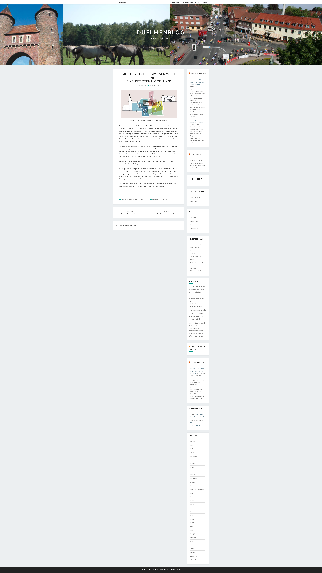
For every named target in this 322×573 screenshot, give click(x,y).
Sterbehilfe (204, 326)
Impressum (205, 2)
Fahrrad (194, 301)
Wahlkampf (200, 330)
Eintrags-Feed (194, 221)
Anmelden (193, 217)
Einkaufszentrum (197, 297)
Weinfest (191, 333)
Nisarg (178, 569)
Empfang (191, 301)
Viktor (199, 328)
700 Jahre (192, 287)
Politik (141, 199)
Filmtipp (192, 471)
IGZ (196, 303)
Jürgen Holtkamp (195, 197)
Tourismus (193, 537)
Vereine (195, 328)
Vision (192, 548)
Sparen (198, 323)
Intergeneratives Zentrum (129, 199)
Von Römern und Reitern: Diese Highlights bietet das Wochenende (197, 82)
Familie (198, 301)
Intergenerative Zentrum (143, 149)
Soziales (192, 523)
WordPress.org (194, 228)
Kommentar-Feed (195, 225)
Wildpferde (202, 333)
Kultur (195, 313)
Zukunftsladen (124, 154)
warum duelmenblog (187, 2)
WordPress (165, 569)
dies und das (193, 456)
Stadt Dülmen (196, 154)
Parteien (191, 320)
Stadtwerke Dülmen (195, 326)
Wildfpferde (193, 556)
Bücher (197, 2)
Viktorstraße (193, 331)
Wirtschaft (193, 336)
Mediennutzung (192, 316)
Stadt (167, 199)
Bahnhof (197, 286)
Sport (191, 526)
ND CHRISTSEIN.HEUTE (173, 2)
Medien (201, 314)
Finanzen (202, 301)
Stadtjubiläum (194, 534)
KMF (192, 314)
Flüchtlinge (192, 303)
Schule (202, 319)
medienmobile (194, 201)
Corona (202, 289)
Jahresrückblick (196, 310)
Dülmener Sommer (193, 295)
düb (195, 292)
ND (191, 511)
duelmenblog (120, 2)
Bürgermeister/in (197, 289)
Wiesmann (197, 333)
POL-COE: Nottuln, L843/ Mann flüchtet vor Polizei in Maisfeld (197, 371)
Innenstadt (155, 199)
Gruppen (192, 482)
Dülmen (199, 292)
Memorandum (199, 316)
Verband (191, 328)
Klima (190, 313)
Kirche (203, 310)
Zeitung (200, 336)
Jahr (191, 493)
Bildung (202, 287)
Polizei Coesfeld (197, 362)
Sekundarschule (192, 323)
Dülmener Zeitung (198, 73)
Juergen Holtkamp (155, 85)
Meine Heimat (196, 179)
